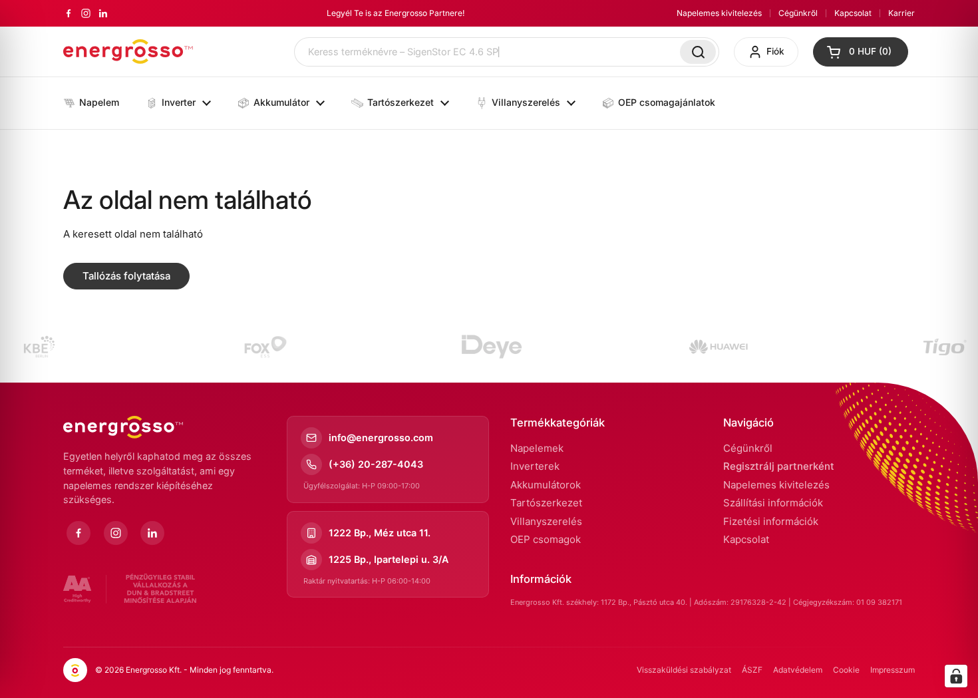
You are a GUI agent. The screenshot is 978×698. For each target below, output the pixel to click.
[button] (860, 52)
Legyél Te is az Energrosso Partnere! (395, 13)
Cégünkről (798, 13)
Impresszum (892, 670)
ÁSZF (752, 670)
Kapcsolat (853, 13)
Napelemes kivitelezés (719, 13)
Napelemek (537, 448)
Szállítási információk (773, 502)
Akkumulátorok (545, 484)
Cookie (846, 670)
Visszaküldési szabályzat (684, 670)
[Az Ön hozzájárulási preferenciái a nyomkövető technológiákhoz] (956, 676)
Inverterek (535, 466)
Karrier (901, 13)
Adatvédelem (797, 670)
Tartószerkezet (546, 502)
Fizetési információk (770, 521)
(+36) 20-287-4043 (376, 464)
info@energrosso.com (381, 437)
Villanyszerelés (546, 521)
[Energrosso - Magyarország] (128, 52)
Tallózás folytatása (126, 275)
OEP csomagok (545, 539)
